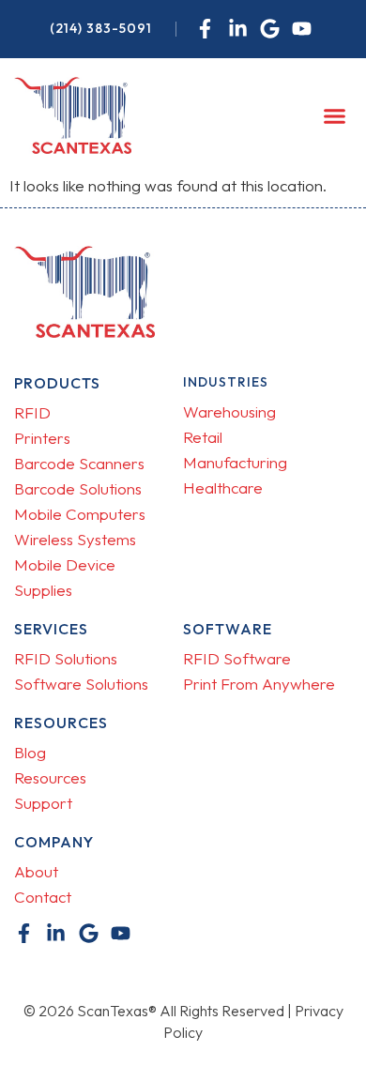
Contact (42, 896)
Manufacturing (235, 462)
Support (43, 803)
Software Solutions (81, 683)
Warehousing (229, 411)
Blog (30, 752)
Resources (50, 777)
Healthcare (223, 487)
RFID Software (237, 658)
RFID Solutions (65, 658)
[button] (335, 115)
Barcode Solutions (78, 488)
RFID (32, 412)
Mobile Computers (79, 514)
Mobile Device (64, 564)
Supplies (43, 590)
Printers (42, 438)
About (36, 871)
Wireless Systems (75, 539)
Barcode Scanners (79, 463)
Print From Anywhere (259, 683)
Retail (202, 437)
